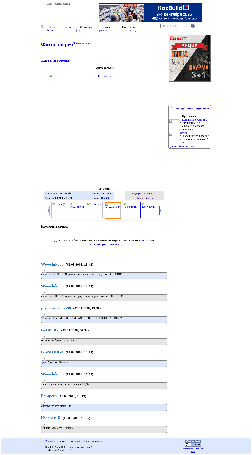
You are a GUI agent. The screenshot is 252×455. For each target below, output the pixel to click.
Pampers (49, 396)
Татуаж (183, 132)
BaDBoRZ (50, 330)
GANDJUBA (52, 352)
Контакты (75, 441)
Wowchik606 (52, 264)
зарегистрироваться (104, 244)
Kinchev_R (51, 418)
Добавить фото (82, 43)
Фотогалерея (54, 30)
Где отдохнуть (130, 30)
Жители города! (55, 60)
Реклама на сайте (55, 441)
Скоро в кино (102, 30)
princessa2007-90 (56, 308)
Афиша (78, 30)
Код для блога (144, 197)
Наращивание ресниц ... (193, 119)
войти (143, 240)
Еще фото (137, 193)
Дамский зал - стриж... (183, 146)
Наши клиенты (93, 441)
